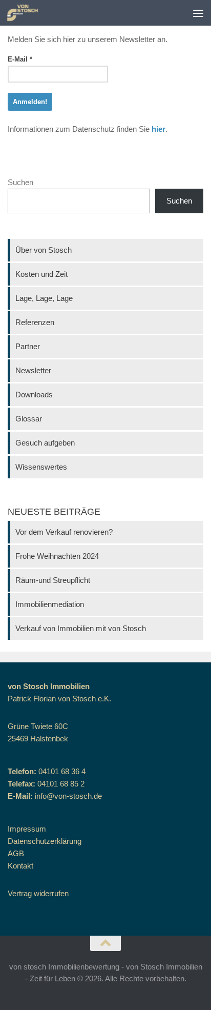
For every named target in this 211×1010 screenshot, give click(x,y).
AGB (16, 853)
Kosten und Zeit (41, 274)
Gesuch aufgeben (45, 442)
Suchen (20, 182)
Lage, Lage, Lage (44, 298)
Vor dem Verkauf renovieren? (64, 532)
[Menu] (198, 13)
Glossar (28, 418)
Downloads (34, 394)
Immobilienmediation (49, 604)
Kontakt (20, 865)
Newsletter (33, 370)
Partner (27, 346)
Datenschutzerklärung (44, 841)
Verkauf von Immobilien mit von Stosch (80, 628)
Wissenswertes (41, 466)
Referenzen (34, 322)
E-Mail (20, 59)
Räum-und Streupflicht (52, 580)
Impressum (27, 828)
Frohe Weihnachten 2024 (57, 556)
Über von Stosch (43, 250)
